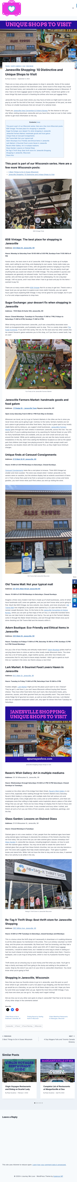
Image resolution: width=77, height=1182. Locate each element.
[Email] (74, 595)
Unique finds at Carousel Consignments (20, 136)
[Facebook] (74, 581)
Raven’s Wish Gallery (57, 791)
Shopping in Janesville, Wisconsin (18, 153)
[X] (74, 586)
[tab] (34, 1102)
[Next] (71, 1080)
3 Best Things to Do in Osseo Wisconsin (23, 172)
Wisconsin (29, 66)
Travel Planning (27, 1026)
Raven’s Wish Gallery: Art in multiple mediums (22, 146)
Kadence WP (58, 1176)
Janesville (9, 1026)
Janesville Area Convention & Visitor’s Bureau (31, 111)
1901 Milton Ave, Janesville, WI (24, 928)
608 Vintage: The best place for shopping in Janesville (25, 129)
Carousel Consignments (14, 470)
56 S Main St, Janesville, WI (23, 676)
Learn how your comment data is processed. (49, 1165)
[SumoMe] (74, 605)
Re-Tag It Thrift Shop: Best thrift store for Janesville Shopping (28, 150)
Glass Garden (10, 842)
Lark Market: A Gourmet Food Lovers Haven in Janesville (26, 143)
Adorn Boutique (53, 650)
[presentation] (19, 1070)
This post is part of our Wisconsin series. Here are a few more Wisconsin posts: (34, 126)
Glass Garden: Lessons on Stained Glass (20, 148)
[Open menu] (73, 8)
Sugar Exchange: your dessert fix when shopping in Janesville (28, 131)
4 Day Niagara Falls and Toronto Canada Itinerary (59, 1039)
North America (16, 66)
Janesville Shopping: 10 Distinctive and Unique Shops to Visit (31, 174)
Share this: (10, 155)
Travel (7, 66)
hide (38, 122)
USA (24, 66)
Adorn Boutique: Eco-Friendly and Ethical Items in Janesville (27, 141)
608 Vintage (34, 288)
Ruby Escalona (11, 79)
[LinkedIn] (74, 600)
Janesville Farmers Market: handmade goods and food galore (28, 133)
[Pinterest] (74, 591)
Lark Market (22, 687)
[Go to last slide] (5, 1080)
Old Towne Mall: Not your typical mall (19, 138)
